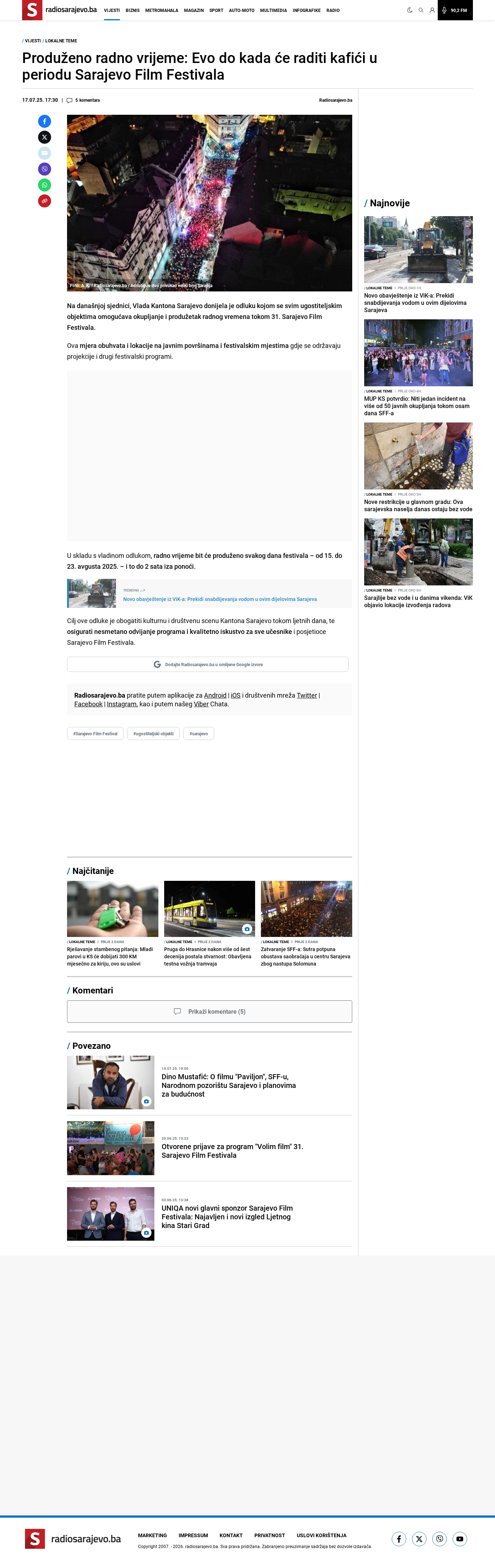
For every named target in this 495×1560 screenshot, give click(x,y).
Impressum (193, 1535)
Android (215, 695)
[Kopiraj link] (44, 200)
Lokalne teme (61, 40)
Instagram (122, 703)
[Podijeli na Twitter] (44, 137)
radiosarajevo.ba (201, 1546)
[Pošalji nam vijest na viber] (439, 1539)
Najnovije (390, 203)
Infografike (307, 10)
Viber (201, 703)
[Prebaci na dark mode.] (411, 10)
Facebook (88, 703)
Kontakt (231, 1535)
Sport (216, 10)
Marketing (152, 1535)
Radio (333, 10)
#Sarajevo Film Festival (95, 733)
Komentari (92, 990)
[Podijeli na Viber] (44, 169)
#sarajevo (199, 733)
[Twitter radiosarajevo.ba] (419, 1539)
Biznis (133, 10)
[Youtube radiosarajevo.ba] (460, 1539)
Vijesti (112, 10)
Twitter (307, 695)
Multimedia (273, 10)
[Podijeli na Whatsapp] (44, 185)
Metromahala (161, 10)
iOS (236, 695)
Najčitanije (93, 870)
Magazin (194, 10)
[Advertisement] (209, 455)
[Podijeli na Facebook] (44, 121)
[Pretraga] (421, 10)
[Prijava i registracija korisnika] (432, 10)
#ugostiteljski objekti (153, 733)
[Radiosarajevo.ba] (73, 1539)
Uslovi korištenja (321, 1535)
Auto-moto (241, 10)
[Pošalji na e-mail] (44, 153)
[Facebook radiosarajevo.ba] (399, 1539)
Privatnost (269, 1535)
